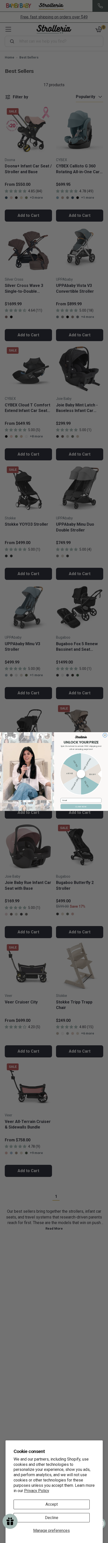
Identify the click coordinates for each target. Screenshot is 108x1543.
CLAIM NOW (80, 806)
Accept (51, 1504)
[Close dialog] (105, 735)
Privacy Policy (36, 1490)
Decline (51, 1517)
